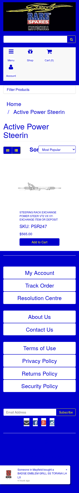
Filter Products (18, 90)
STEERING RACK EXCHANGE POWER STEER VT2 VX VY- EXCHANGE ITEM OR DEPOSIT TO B (39, 217)
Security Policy (39, 386)
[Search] (71, 39)
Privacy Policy (39, 360)
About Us (39, 316)
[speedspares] (39, 15)
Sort (32, 149)
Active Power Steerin (39, 111)
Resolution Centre (39, 298)
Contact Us (39, 329)
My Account (39, 272)
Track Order (39, 285)
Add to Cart (39, 242)
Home (14, 104)
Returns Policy (39, 373)
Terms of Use (39, 348)
